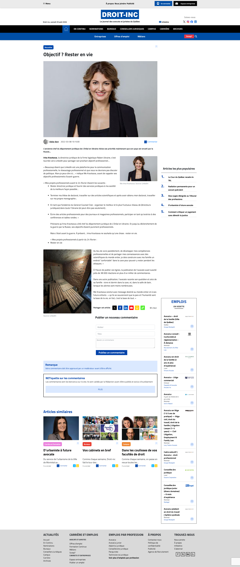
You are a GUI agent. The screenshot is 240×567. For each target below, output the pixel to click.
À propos (110, 3)
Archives (177, 29)
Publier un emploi (77, 562)
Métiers (141, 36)
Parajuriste (113, 551)
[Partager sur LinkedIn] (126, 308)
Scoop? (189, 36)
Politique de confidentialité (154, 544)
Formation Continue (78, 546)
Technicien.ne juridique (118, 554)
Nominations (96, 29)
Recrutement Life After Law (171, 348)
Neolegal (166, 502)
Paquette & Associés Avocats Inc (170, 386)
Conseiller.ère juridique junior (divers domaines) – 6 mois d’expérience (172, 491)
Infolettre (165, 22)
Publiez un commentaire (111, 352)
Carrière (164, 29)
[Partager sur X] (114, 308)
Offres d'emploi (121, 36)
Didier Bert (54, 141)
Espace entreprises (188, 3)
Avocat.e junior (115, 542)
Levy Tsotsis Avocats (170, 445)
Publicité (130, 3)
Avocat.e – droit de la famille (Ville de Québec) (171, 319)
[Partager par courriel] (131, 308)
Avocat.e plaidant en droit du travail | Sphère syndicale (172, 511)
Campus (152, 29)
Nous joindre (120, 3)
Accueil (46, 539)
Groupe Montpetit (169, 327)
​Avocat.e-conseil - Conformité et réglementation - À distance (172, 338)
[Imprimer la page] (137, 308)
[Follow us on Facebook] (191, 21)
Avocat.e (167, 394)
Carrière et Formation (53, 444)
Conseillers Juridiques (132, 29)
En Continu (80, 29)
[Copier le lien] (142, 308)
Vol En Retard (168, 403)
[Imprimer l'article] (77, 465)
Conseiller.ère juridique (170, 471)
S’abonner (178, 548)
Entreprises (100, 36)
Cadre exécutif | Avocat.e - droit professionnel (171, 454)
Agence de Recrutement (158, 551)
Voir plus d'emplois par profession (124, 557)
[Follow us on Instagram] (188, 21)
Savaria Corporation (170, 477)
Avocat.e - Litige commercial (171, 379)
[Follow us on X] (184, 21)
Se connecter (165, 3)
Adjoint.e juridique (116, 545)
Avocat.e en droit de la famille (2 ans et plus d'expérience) (171, 361)
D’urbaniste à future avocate (180, 205)
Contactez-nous (154, 539)
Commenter (63, 465)
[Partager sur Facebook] (120, 308)
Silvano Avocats (169, 370)
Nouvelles (48, 47)
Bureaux (111, 29)
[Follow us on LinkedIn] (195, 21)
